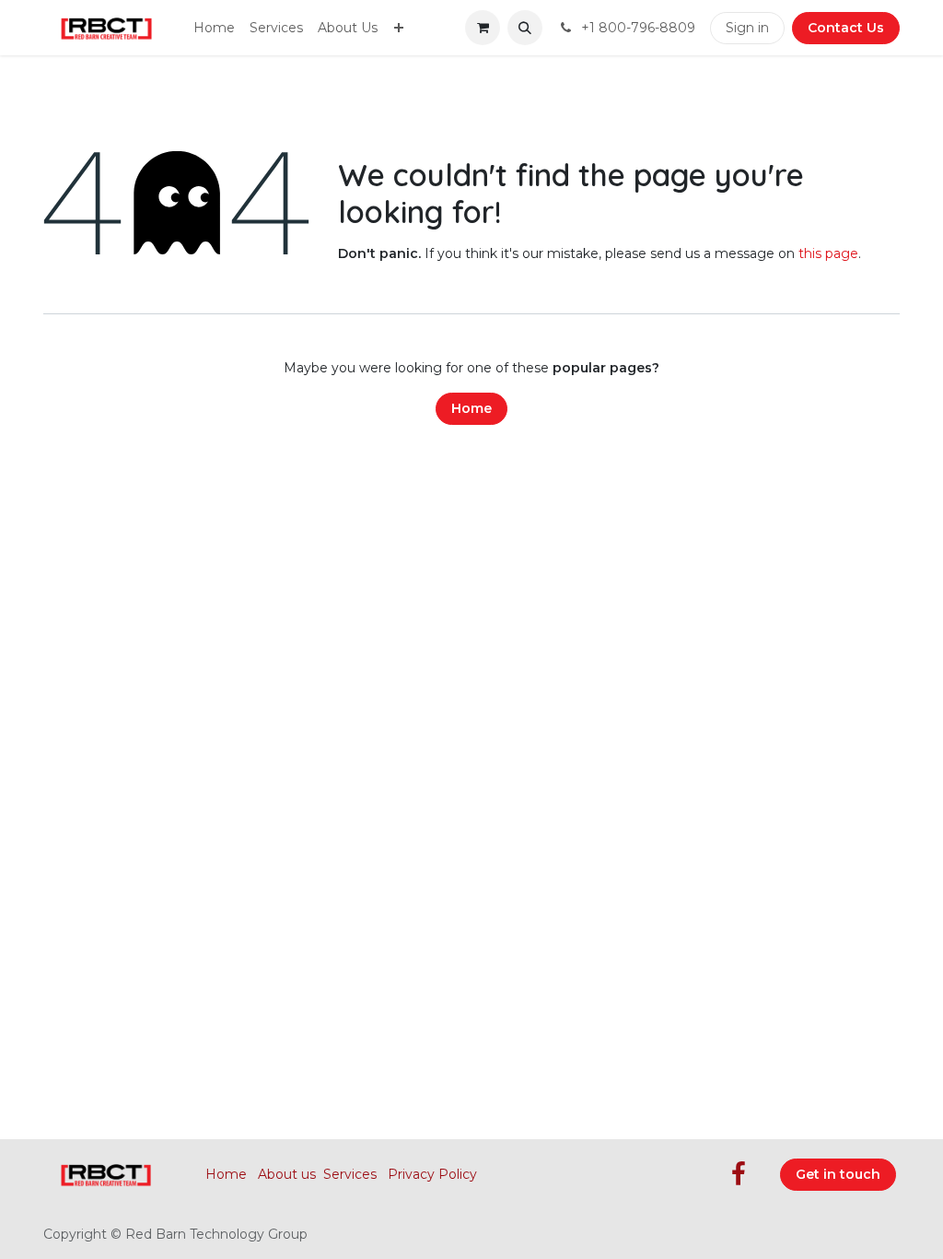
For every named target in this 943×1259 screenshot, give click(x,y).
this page (828, 253)
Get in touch (838, 1174)
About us (287, 1174)
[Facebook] (739, 1174)
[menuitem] (214, 28)
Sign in (747, 27)
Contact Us (846, 27)
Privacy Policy (432, 1174)
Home (471, 408)
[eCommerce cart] (482, 27)
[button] (524, 27)
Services (350, 1174)
